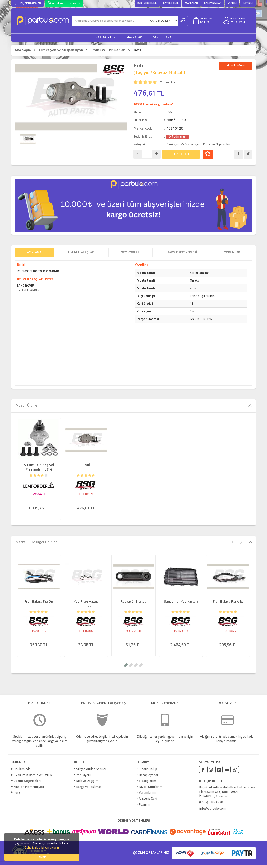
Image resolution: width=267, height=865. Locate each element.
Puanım (144, 804)
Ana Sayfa (23, 50)
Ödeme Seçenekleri (27, 781)
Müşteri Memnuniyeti (29, 787)
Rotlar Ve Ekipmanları (108, 50)
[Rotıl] (71, 97)
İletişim (248, 3)
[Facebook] (202, 769)
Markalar (191, 3)
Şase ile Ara (162, 37)
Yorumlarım (147, 793)
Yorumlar (232, 252)
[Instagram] (210, 769)
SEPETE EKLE (181, 154)
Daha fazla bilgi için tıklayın (42, 847)
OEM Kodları (130, 252)
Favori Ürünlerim (150, 787)
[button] (125, 665)
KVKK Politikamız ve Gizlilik (33, 775)
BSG (169, 112)
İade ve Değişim (87, 781)
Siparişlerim (147, 781)
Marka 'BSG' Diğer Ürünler (36, 542)
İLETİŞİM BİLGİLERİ (212, 781)
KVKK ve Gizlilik (147, 3)
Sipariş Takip (148, 769)
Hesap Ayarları (149, 775)
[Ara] (183, 21)
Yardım (232, 3)
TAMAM (41, 857)
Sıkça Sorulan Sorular (91, 769)
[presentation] (232, 542)
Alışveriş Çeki (148, 798)
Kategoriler (171, 3)
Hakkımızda (22, 769)
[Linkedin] (219, 769)
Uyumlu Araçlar (81, 252)
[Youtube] (227, 769)
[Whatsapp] (235, 769)
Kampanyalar (212, 3)
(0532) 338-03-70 (28, 3)
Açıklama (34, 252)
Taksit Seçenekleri (182, 252)
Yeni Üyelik (83, 775)
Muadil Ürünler (235, 65)
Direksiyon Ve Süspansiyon (61, 50)
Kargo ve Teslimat (88, 787)
